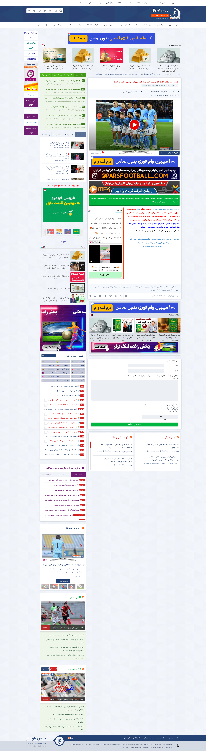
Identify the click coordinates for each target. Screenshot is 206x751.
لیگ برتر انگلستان (158, 290)
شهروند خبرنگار (148, 3)
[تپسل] (69, 34)
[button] (134, 125)
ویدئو (172, 3)
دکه (53, 380)
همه (53, 356)
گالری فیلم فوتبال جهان (147, 74)
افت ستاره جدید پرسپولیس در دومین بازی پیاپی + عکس (66, 635)
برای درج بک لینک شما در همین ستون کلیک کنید (63, 185)
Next (81, 545)
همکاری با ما (89, 3)
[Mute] (94, 261)
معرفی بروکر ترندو (31, 122)
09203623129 (31, 59)
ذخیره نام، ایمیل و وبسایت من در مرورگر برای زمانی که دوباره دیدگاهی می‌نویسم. (171, 408)
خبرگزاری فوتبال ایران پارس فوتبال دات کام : (166, 209)
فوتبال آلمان (80, 373)
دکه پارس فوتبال (73, 669)
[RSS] (178, 438)
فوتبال (138, 209)
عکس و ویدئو (109, 24)
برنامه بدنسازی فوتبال (31, 130)
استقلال (82, 365)
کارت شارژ (128, 3)
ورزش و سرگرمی (42, 24)
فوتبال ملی (173, 24)
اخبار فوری (159, 287)
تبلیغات (137, 3)
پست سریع (31, 116)
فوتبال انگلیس (134, 287)
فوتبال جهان (125, 24)
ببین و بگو (170, 437)
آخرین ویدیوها (73, 528)
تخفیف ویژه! (105, 274)
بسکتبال (52, 373)
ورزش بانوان (51, 376)
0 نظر (125, 92)
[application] (134, 125)
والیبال (82, 376)
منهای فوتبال (59, 24)
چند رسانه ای (168, 74)
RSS (119, 3)
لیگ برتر (160, 24)
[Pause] (91, 261)
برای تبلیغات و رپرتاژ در (30, 35)
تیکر (148, 287)
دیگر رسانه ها (162, 3)
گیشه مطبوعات (75, 24)
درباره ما (99, 3)
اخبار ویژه (153, 287)
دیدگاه (175, 378)
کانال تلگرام (136, 738)
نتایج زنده (63, 241)
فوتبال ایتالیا (51, 369)
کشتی (67, 376)
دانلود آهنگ (31, 110)
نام (176, 365)
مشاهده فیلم (64, 581)
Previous (44, 545)
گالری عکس (81, 380)
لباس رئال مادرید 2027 (30, 102)
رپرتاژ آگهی (109, 3)
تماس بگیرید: (30, 53)
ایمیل (176, 371)
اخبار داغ (166, 287)
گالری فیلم (158, 74)
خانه (179, 3)
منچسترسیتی (98, 287)
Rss (71, 738)
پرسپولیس (66, 365)
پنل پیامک (30, 94)
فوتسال (67, 362)
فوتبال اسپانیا (80, 369)
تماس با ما (77, 3)
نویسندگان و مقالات (143, 24)
